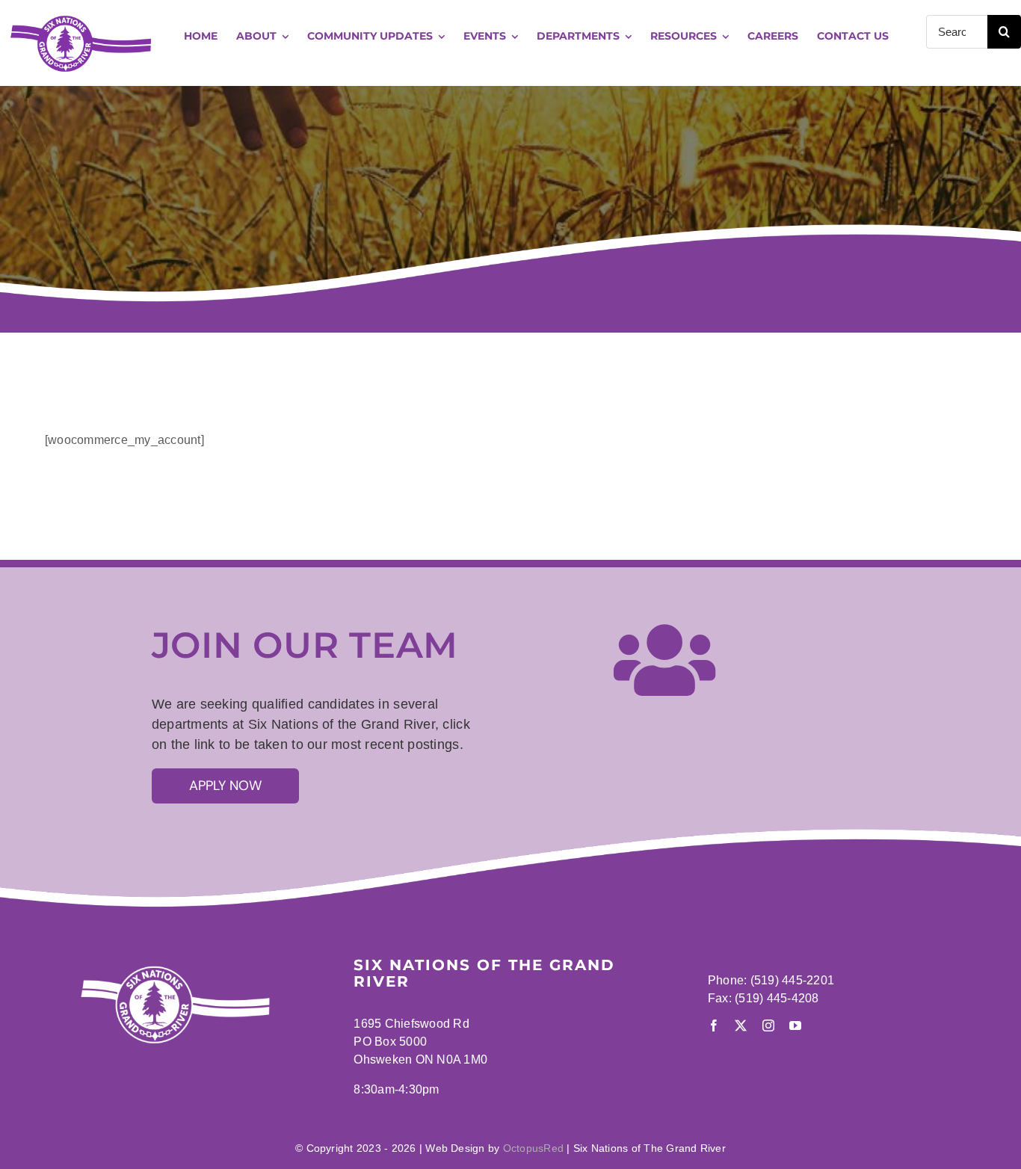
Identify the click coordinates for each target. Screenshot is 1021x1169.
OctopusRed (533, 1148)
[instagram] (768, 1025)
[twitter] (741, 1025)
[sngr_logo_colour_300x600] (80, 16)
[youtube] (795, 1025)
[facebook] (714, 1025)
